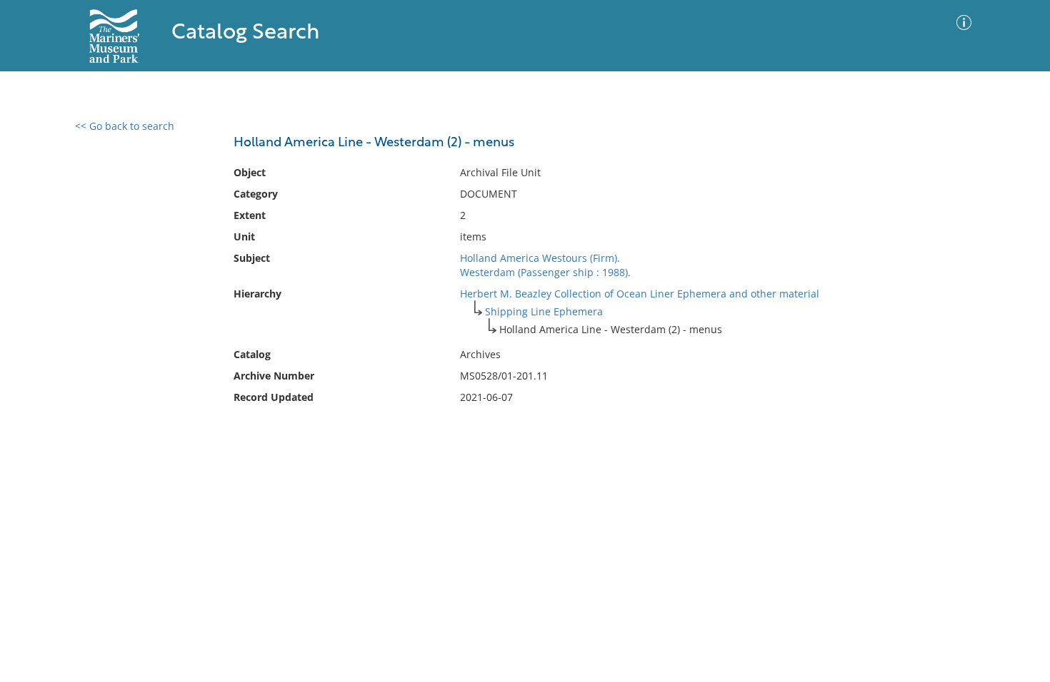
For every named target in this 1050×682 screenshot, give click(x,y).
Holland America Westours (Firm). (540, 258)
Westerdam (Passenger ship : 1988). (545, 272)
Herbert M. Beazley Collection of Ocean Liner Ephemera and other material (639, 293)
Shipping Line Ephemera (544, 311)
